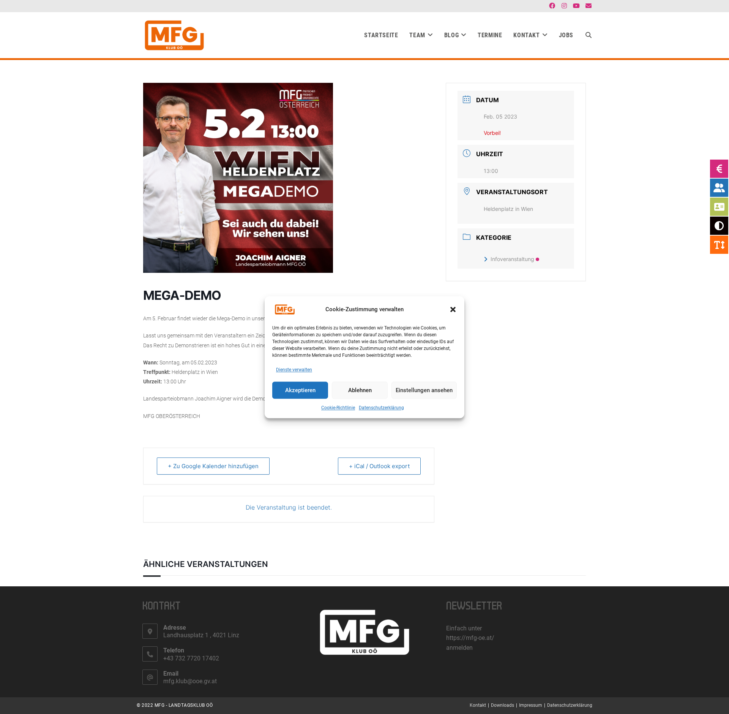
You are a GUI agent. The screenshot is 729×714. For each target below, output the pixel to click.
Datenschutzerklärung (381, 408)
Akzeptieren (300, 390)
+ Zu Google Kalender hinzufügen (213, 466)
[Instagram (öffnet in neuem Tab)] (564, 6)
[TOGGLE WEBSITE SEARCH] (588, 35)
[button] (453, 309)
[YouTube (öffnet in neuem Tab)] (576, 6)
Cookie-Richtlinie (338, 408)
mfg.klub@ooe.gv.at (190, 681)
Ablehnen (360, 390)
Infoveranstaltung (512, 259)
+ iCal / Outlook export (379, 466)
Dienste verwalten (294, 369)
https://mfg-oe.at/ (470, 637)
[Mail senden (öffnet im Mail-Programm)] (587, 6)
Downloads (502, 705)
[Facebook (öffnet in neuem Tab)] (552, 6)
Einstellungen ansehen (424, 390)
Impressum (530, 705)
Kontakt (478, 705)
